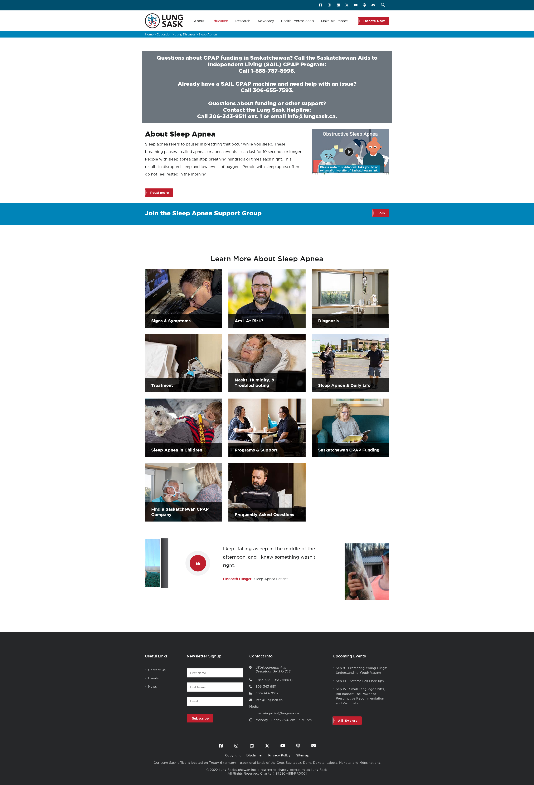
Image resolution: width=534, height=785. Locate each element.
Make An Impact (334, 21)
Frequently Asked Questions (264, 514)
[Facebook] (320, 5)
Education (220, 21)
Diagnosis (328, 320)
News (152, 686)
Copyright (233, 755)
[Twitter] (347, 5)
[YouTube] (356, 5)
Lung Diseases (185, 34)
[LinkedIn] (338, 5)
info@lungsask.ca (311, 116)
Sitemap (302, 755)
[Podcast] (364, 5)
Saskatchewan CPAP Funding (349, 450)
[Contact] (373, 5)
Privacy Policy (280, 755)
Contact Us (156, 670)
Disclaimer (255, 755)
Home (149, 34)
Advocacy (265, 21)
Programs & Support (256, 450)
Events (153, 678)
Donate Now (374, 21)
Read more (159, 192)
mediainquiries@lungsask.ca (277, 713)
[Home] (164, 21)
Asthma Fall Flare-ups (366, 681)
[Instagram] (329, 5)
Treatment (162, 385)
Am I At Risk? (249, 320)
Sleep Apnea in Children (176, 450)
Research (242, 21)
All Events (348, 720)
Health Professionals (297, 21)
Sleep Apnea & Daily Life (344, 385)
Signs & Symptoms (171, 320)
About (199, 21)
